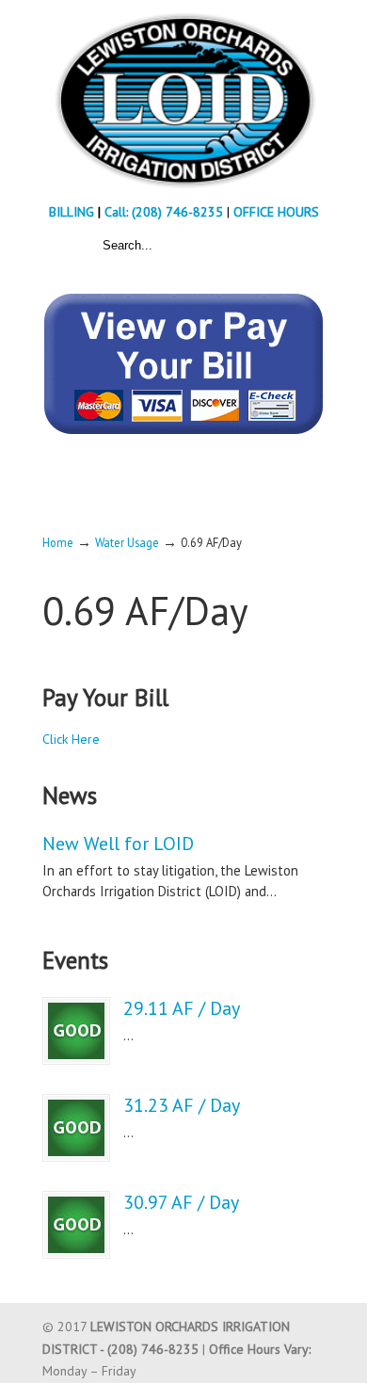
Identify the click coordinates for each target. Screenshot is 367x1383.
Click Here (71, 739)
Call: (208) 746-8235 (165, 211)
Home (57, 542)
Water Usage (127, 542)
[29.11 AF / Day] (76, 1031)
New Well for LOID (118, 843)
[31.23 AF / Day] (76, 1128)
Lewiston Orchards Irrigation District (183, 100)
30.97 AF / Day (181, 1202)
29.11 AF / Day (181, 1008)
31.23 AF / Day (181, 1105)
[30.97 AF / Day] (76, 1225)
